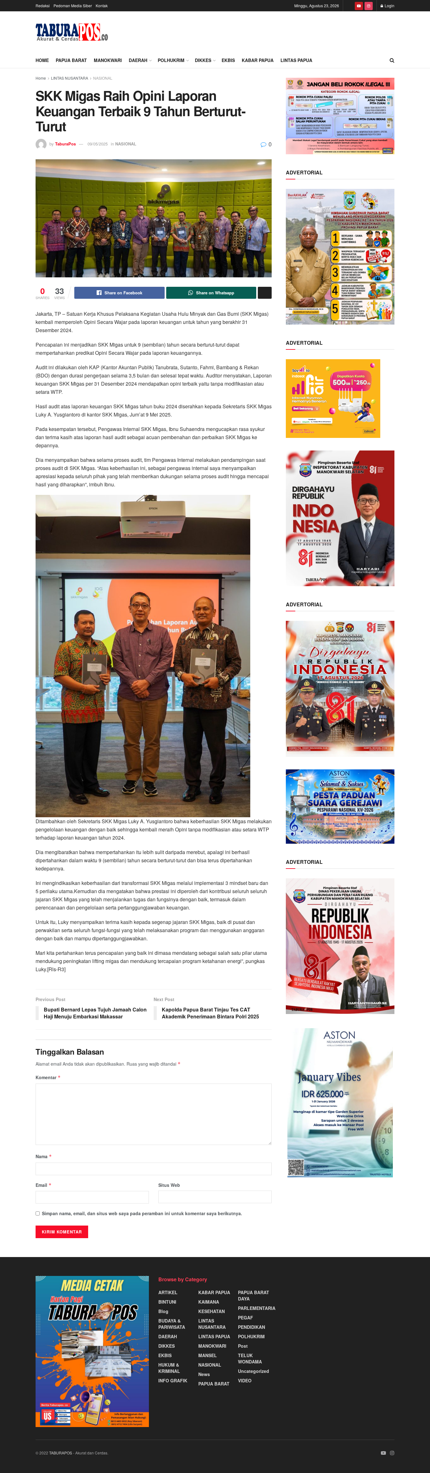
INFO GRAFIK (172, 1380)
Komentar (48, 1077)
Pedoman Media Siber (73, 5)
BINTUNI (167, 1302)
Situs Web (169, 1185)
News (204, 1374)
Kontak (102, 5)
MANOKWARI (108, 60)
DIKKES (203, 60)
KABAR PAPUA (258, 60)
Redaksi (43, 5)
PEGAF (245, 1317)
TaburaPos (65, 144)
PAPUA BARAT (71, 60)
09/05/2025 (98, 144)
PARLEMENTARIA (256, 1308)
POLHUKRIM (171, 60)
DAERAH (138, 60)
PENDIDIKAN (251, 1327)
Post (243, 1346)
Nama (44, 1156)
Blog (163, 1311)
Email (44, 1185)
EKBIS (228, 60)
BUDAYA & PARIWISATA (171, 1323)
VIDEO (245, 1380)
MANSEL (207, 1355)
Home (42, 60)
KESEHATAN (211, 1311)
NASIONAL (102, 78)
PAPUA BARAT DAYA (253, 1295)
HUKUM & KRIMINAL (169, 1368)
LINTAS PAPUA (296, 60)
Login (389, 5)
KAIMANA (208, 1302)
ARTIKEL (168, 1292)
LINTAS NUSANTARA (69, 78)
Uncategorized (253, 1371)
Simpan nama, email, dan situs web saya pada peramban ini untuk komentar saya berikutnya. (142, 1213)
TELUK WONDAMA (250, 1358)
